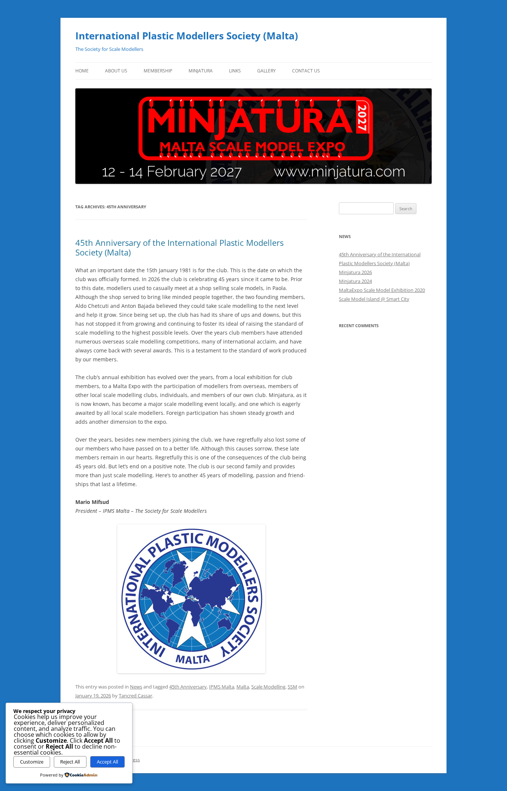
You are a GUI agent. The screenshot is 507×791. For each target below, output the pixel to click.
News (136, 686)
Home (82, 71)
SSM (292, 686)
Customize (31, 761)
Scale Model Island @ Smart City (374, 299)
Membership (158, 71)
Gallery (266, 71)
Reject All (70, 761)
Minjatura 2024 (355, 281)
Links (235, 71)
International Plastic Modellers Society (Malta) (186, 35)
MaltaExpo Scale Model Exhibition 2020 (382, 290)
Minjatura (201, 71)
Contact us (306, 71)
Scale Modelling (268, 686)
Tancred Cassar (135, 695)
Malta (242, 686)
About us (116, 71)
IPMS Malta (221, 686)
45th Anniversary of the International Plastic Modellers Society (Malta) (179, 247)
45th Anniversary (188, 686)
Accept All (107, 761)
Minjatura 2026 (355, 272)
